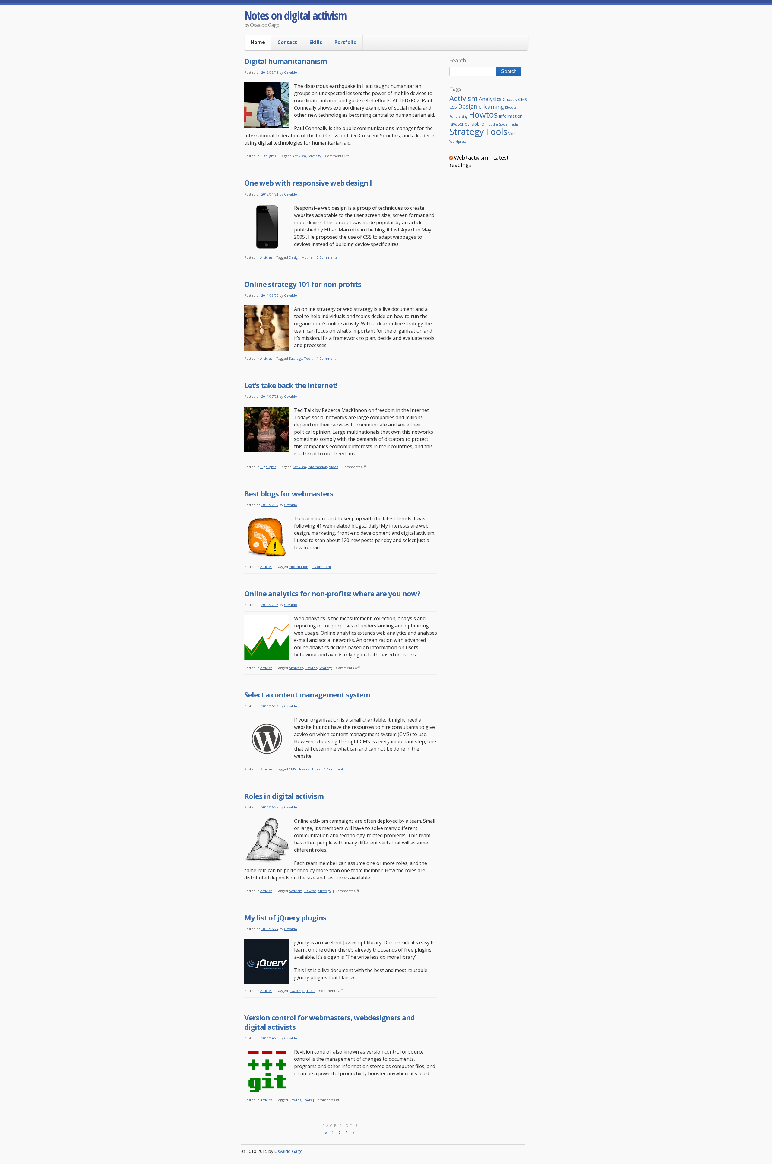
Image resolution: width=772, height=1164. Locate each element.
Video (333, 466)
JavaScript (297, 990)
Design (294, 257)
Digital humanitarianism (285, 61)
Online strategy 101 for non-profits (302, 284)
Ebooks (510, 107)
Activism (299, 156)
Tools (308, 358)
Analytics (296, 667)
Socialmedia (509, 124)
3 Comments (327, 257)
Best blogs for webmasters (288, 494)
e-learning (491, 106)
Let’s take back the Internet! (290, 385)
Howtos (311, 667)
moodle (491, 124)
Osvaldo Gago (288, 1151)
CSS (453, 107)
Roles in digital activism (284, 796)
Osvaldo (290, 72)
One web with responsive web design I (308, 183)
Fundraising (458, 116)
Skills (315, 42)
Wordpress (457, 141)
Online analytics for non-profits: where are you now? (332, 593)
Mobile (307, 257)
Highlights (268, 156)
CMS (292, 769)
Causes (510, 99)
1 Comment (326, 358)
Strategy (314, 156)
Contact (287, 42)
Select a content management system (307, 695)
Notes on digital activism (295, 15)
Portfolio (345, 42)
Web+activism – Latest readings (478, 161)
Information (317, 466)
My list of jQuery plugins (285, 918)
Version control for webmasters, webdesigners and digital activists (329, 1022)
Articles (266, 257)
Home (258, 42)
